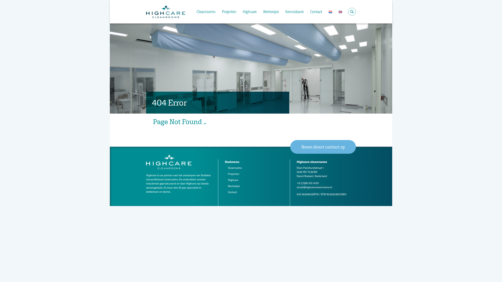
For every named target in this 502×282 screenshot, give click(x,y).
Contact (316, 11)
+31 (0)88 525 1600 (308, 183)
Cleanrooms (206, 11)
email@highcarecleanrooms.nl (314, 187)
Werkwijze (271, 11)
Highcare (250, 11)
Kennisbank (294, 11)
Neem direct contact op (323, 147)
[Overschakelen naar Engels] (340, 11)
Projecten (229, 11)
